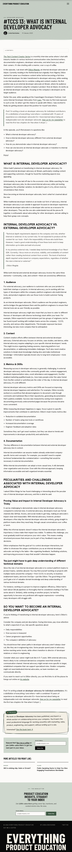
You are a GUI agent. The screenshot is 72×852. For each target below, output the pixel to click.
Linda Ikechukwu (13, 33)
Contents (9, 50)
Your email (39, 744)
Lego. (39, 100)
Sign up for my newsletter (52, 120)
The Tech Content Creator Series (17, 56)
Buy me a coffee (23, 743)
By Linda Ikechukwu (47, 825)
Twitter (65, 825)
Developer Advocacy (15, 17)
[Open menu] (68, 3)
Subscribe (40, 748)
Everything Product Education (16, 4)
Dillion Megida (34, 70)
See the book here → (24, 729)
